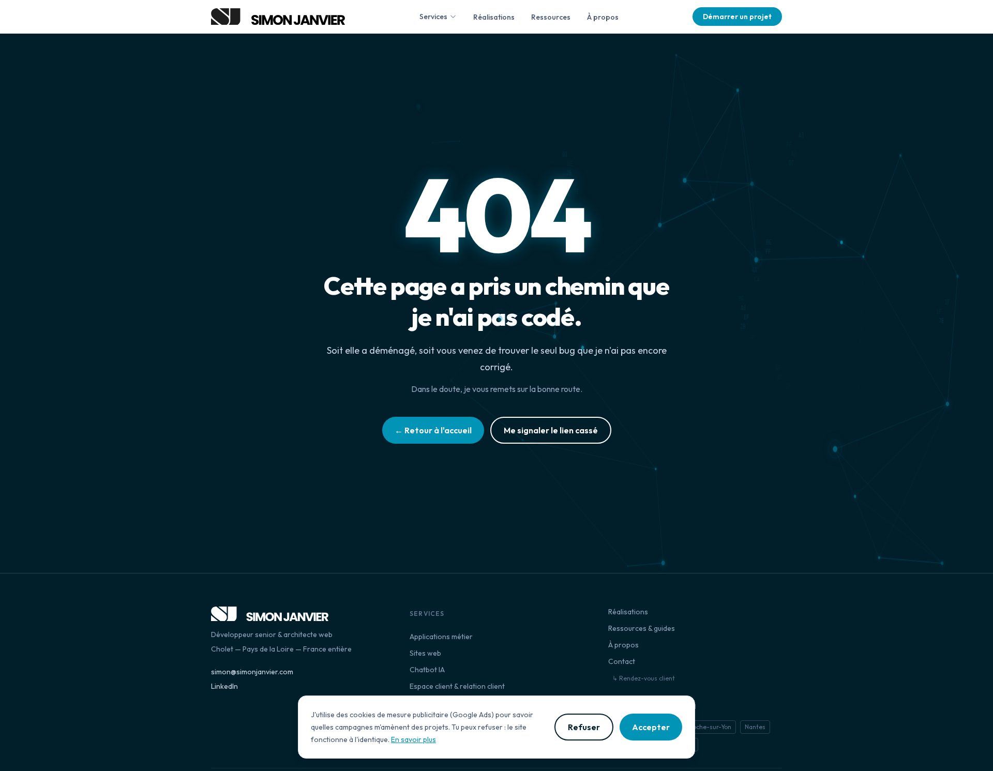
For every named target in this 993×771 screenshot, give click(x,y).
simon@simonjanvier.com (252, 671)
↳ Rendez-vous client (643, 678)
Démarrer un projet (737, 16)
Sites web (425, 653)
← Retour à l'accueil (433, 430)
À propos (603, 17)
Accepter (651, 727)
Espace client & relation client (457, 686)
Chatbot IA (427, 669)
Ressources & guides (641, 628)
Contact (621, 661)
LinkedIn (224, 686)
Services (433, 16)
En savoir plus (413, 739)
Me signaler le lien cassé (551, 430)
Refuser (584, 727)
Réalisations (494, 17)
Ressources (550, 17)
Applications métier (441, 636)
